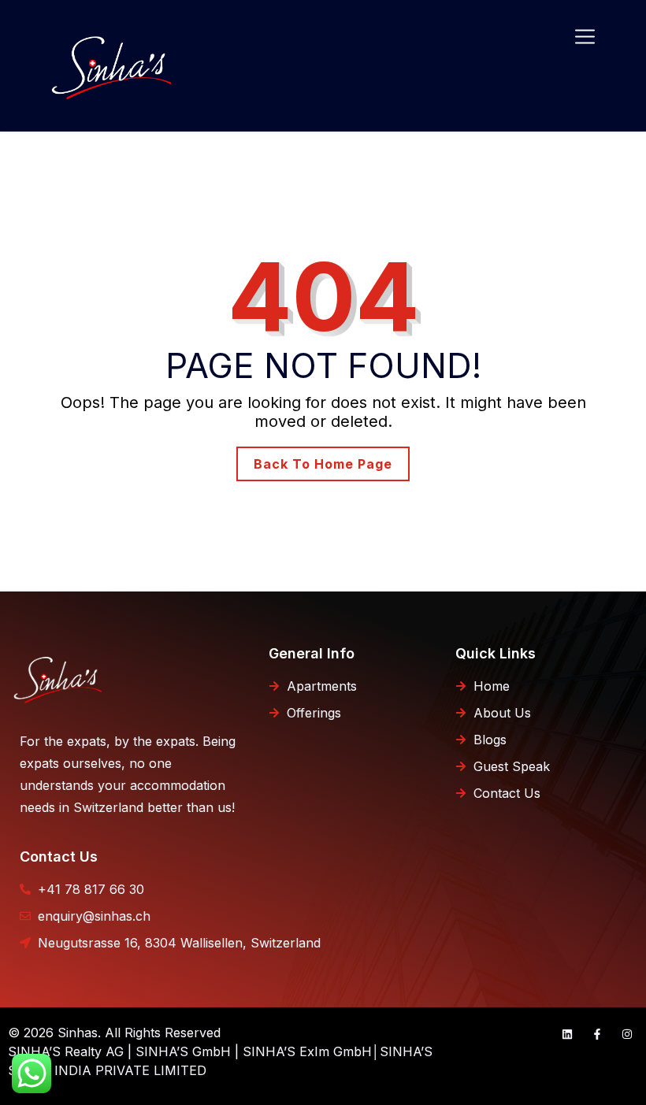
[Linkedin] (567, 1034)
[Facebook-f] (597, 1034)
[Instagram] (627, 1034)
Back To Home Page (323, 464)
